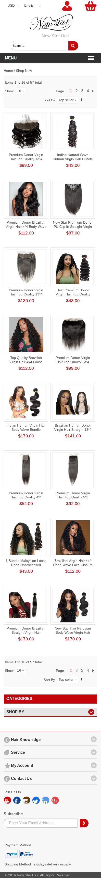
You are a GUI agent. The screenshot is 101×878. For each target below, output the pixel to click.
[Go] (73, 45)
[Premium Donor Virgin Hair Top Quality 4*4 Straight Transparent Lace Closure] (26, 469)
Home (8, 71)
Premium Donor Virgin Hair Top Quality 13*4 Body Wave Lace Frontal (26, 159)
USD (11, 5)
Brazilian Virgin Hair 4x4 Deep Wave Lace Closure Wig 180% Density (73, 565)
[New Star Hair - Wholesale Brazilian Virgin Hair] (50, 17)
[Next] (94, 91)
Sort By (49, 100)
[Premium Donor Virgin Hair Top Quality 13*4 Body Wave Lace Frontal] (26, 131)
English (30, 5)
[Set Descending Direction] (81, 100)
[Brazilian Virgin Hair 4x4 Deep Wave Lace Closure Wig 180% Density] (73, 537)
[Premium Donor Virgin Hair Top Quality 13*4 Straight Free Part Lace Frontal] (73, 334)
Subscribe (13, 814)
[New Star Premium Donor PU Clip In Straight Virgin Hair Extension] (73, 199)
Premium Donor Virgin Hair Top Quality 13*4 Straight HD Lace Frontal (26, 294)
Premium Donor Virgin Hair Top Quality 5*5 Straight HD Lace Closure (73, 497)
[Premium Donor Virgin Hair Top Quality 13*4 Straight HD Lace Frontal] (26, 266)
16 (19, 91)
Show (9, 91)
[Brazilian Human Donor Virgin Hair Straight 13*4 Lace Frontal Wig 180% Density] (73, 402)
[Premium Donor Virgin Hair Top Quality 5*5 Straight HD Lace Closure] (73, 469)
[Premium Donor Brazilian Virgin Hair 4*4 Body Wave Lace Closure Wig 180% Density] (26, 199)
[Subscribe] (84, 823)
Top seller (66, 100)
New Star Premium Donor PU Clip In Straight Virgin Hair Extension (73, 226)
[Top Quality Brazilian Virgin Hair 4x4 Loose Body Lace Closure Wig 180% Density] (26, 334)
